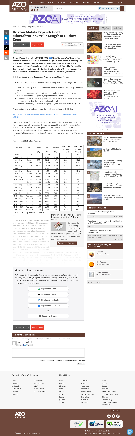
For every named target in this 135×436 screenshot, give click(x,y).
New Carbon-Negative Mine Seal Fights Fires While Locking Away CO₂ (113, 81)
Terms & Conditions (109, 391)
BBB (50, 58)
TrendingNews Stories (93, 28)
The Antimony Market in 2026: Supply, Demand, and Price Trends (113, 139)
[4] (94, 71)
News (23, 27)
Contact (104, 386)
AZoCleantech (16, 389)
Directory (61, 2)
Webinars (84, 383)
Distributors (85, 389)
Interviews (84, 381)
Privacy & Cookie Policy (110, 394)
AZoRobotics (16, 386)
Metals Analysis (102, 272)
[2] (94, 48)
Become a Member (87, 394)
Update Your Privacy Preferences (28, 433)
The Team (84, 402)
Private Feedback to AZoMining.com (71, 360)
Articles (62, 383)
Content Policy (107, 400)
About (104, 381)
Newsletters (85, 397)
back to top (114, 410)
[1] (94, 36)
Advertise (105, 389)
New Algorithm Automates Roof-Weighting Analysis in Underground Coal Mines (113, 70)
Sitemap (105, 397)
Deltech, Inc (95, 217)
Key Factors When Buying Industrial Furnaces (102, 213)
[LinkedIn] (6, 37)
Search (104, 383)
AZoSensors (38, 381)
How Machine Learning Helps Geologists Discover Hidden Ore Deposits (112, 163)
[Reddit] (6, 52)
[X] (6, 47)
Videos (61, 394)
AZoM (14, 381)
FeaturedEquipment (105, 28)
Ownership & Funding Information (109, 403)
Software (62, 402)
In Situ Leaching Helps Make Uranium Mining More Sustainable (112, 46)
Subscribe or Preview (103, 254)
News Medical (39, 389)
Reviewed (19, 53)
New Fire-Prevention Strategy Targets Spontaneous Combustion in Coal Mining (111, 94)
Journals (62, 400)
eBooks (61, 391)
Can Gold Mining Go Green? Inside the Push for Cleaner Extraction (112, 186)
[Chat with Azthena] (130, 432)
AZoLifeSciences (40, 391)
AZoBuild (15, 394)
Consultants (85, 386)
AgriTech (100, 252)
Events (61, 397)
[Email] (6, 57)
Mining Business (37, 27)
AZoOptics (15, 391)
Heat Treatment (102, 262)
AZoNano (15, 383)
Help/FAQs (84, 400)
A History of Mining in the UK (112, 150)
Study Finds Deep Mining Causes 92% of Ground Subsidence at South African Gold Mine (113, 35)
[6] (94, 94)
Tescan (93, 226)
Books (61, 389)
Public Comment (48, 360)
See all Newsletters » (95, 282)
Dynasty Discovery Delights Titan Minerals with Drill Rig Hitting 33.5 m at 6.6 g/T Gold (112, 59)
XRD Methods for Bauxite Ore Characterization (99, 231)
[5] (94, 83)
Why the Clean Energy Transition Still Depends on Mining (113, 197)
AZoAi (36, 386)
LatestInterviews (117, 28)
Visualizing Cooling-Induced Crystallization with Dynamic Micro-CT (112, 174)
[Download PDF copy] (6, 32)
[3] (94, 59)
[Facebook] (6, 42)
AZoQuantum (39, 383)
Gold (28, 27)
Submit (81, 364)
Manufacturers (86, 391)
